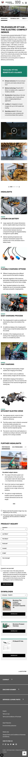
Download (14, 614)
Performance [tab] (6, 447)
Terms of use (6, 714)
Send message (7, 584)
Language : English (7, 595)
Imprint (4, 711)
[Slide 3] (17, 187)
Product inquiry (8, 12)
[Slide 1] (11, 187)
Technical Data (14, 18)
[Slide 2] (14, 187)
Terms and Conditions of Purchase (12, 716)
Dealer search (7, 8)
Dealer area (6, 732)
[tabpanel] (14, 477)
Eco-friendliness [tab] (17, 447)
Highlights (4, 18)
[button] (9, 187)
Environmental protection (9, 725)
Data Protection (7, 723)
